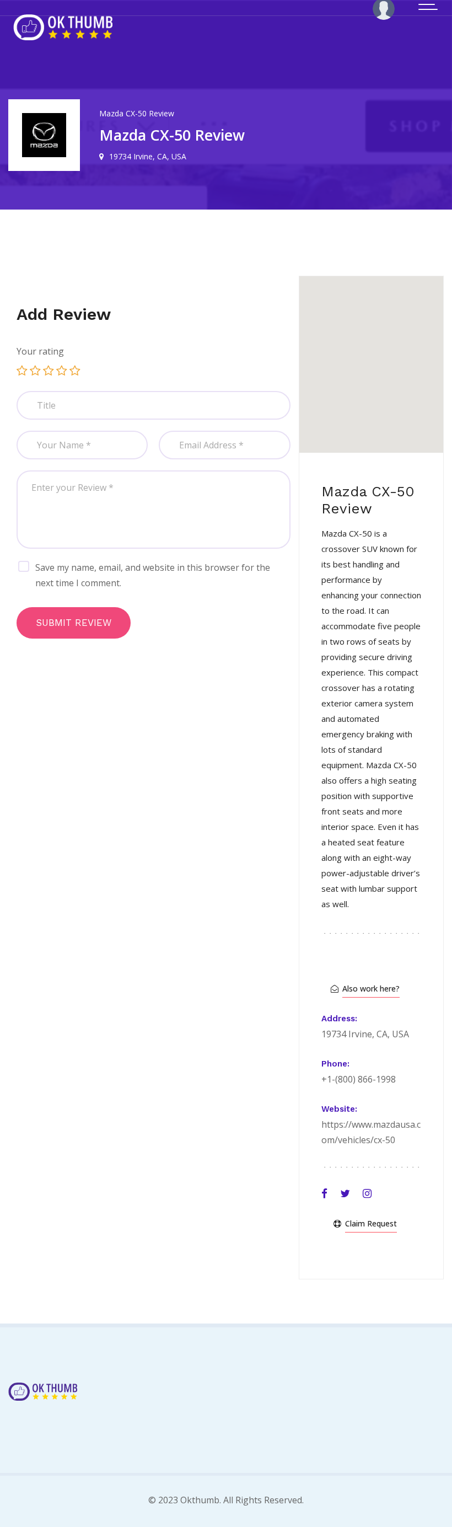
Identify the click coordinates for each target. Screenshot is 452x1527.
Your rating (40, 351)
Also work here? (371, 988)
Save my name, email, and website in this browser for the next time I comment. (152, 575)
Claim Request (371, 1223)
